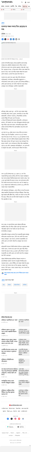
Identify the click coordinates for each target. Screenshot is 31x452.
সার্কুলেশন (18, 433)
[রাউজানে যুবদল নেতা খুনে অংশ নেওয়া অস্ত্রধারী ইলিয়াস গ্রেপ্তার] (24, 332)
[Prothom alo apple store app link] (20, 427)
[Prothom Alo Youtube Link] (20, 419)
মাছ (3, 285)
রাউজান (24, 285)
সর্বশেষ (2, 6)
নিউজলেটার (17, 435)
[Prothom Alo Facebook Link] (8, 419)
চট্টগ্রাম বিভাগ (17, 285)
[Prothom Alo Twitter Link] (12, 419)
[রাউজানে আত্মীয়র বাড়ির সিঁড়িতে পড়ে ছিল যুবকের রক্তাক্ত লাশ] (24, 393)
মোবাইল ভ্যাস (24, 411)
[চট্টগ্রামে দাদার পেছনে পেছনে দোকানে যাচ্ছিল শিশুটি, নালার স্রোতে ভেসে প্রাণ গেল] (24, 342)
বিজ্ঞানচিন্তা (18, 408)
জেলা (2, 23)
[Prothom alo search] (22, 2)
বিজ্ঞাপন (12, 433)
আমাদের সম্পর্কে (5, 433)
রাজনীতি (12, 6)
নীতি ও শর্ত (24, 433)
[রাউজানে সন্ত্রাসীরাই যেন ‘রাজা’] (24, 322)
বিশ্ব (16, 6)
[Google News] (23, 419)
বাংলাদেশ (7, 6)
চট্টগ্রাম (9, 285)
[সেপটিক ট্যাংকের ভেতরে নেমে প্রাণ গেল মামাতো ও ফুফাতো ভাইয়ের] (24, 352)
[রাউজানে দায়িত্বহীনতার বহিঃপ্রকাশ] (24, 362)
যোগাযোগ (11, 435)
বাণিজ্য (19, 6)
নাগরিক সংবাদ (5, 408)
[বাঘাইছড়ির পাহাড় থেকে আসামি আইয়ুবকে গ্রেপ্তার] (24, 383)
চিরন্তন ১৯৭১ (9, 411)
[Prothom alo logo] (15, 405)
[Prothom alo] (7, 2)
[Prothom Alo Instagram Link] (16, 419)
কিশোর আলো (12, 408)
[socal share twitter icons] (5, 40)
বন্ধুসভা (4, 411)
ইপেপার (15, 411)
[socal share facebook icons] (2, 40)
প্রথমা (19, 411)
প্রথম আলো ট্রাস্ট (25, 408)
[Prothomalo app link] (10, 427)
